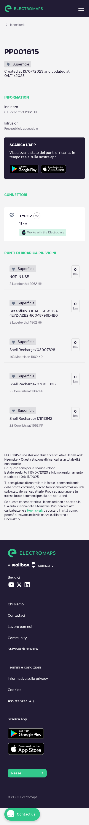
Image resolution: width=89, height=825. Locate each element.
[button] (81, 8)
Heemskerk (35, 510)
